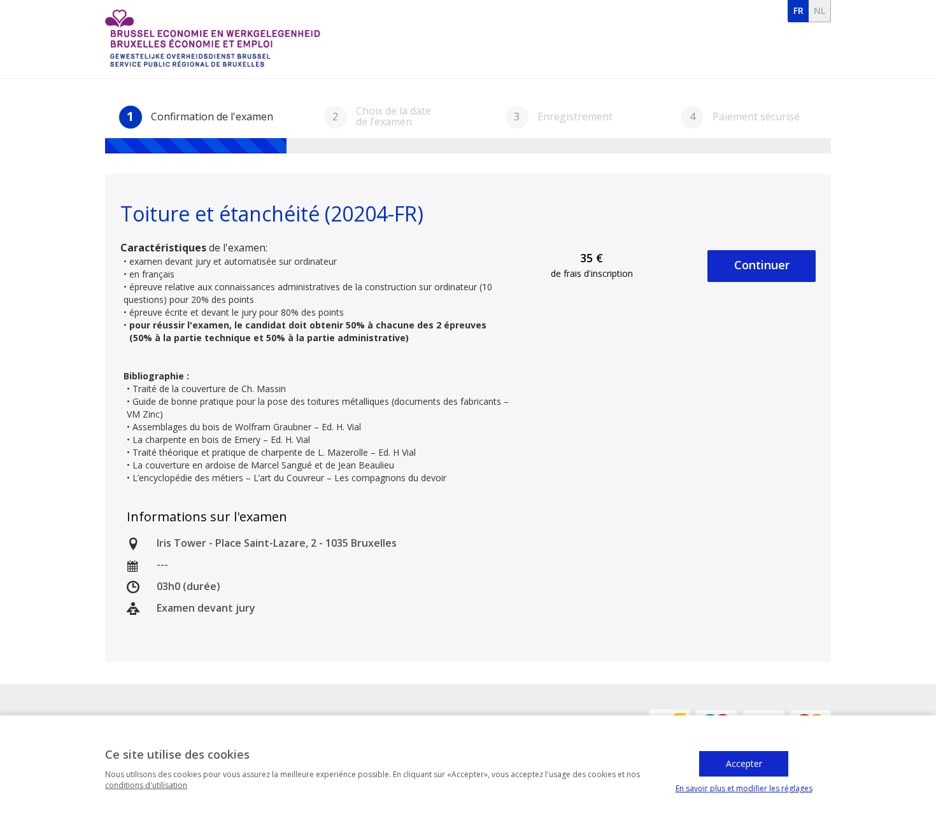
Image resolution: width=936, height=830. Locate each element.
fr (798, 10)
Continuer (762, 264)
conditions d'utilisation (146, 785)
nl (819, 10)
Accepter (744, 763)
